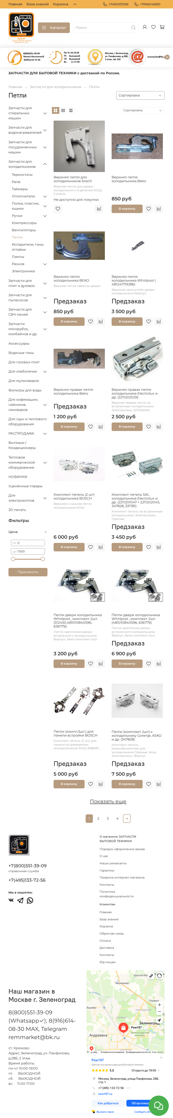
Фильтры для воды (25, 390)
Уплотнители (23, 196)
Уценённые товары (25, 486)
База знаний (38, 4)
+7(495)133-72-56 (27, 880)
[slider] (13, 559)
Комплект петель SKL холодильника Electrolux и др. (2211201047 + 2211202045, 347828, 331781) (136, 500)
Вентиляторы (24, 230)
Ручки (17, 216)
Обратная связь (112, 933)
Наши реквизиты (113, 863)
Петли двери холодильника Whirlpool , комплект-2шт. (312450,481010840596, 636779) (78, 620)
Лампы (18, 257)
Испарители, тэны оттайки (28, 247)
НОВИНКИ (17, 477)
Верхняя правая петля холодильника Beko (73, 391)
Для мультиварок (23, 381)
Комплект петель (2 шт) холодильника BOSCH (74, 496)
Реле (16, 182)
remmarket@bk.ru (34, 1037)
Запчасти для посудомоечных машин (22, 147)
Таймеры (20, 189)
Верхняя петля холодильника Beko (129, 179)
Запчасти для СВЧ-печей (20, 312)
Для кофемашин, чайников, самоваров (23, 405)
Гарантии (107, 870)
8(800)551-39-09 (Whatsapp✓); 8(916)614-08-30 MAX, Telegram (42, 1020)
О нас (104, 856)
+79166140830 (150, 4)
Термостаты (22, 175)
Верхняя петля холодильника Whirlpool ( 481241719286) (134, 280)
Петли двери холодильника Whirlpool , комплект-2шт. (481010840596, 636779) (136, 619)
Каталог (58, 27)
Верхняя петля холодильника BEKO (71, 278)
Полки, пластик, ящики (25, 206)
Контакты (107, 885)
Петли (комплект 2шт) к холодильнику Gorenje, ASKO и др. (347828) (136, 735)
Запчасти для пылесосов (20, 297)
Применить (28, 572)
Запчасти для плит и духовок (21, 283)
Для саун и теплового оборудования (27, 421)
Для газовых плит (24, 362)
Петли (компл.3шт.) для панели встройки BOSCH (75, 733)
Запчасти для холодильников (55, 87)
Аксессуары (19, 343)
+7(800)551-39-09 (27, 865)
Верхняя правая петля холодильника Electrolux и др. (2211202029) (135, 393)
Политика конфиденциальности (117, 894)
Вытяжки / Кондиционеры (22, 445)
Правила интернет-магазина (122, 877)
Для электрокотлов (21, 498)
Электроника (23, 271)
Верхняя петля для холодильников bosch (73, 179)
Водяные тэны (21, 353)
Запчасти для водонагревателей (24, 130)
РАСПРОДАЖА (21, 433)
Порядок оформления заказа (122, 849)
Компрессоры (24, 223)
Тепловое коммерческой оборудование (21, 462)
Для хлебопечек (22, 371)
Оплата (105, 941)
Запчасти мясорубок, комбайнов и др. (22, 329)
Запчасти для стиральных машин (20, 113)
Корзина (60, 4)
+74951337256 (118, 4)
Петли (17, 237)
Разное (18, 264)
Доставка (107, 948)
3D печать (17, 510)
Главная (15, 4)
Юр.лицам (108, 962)
